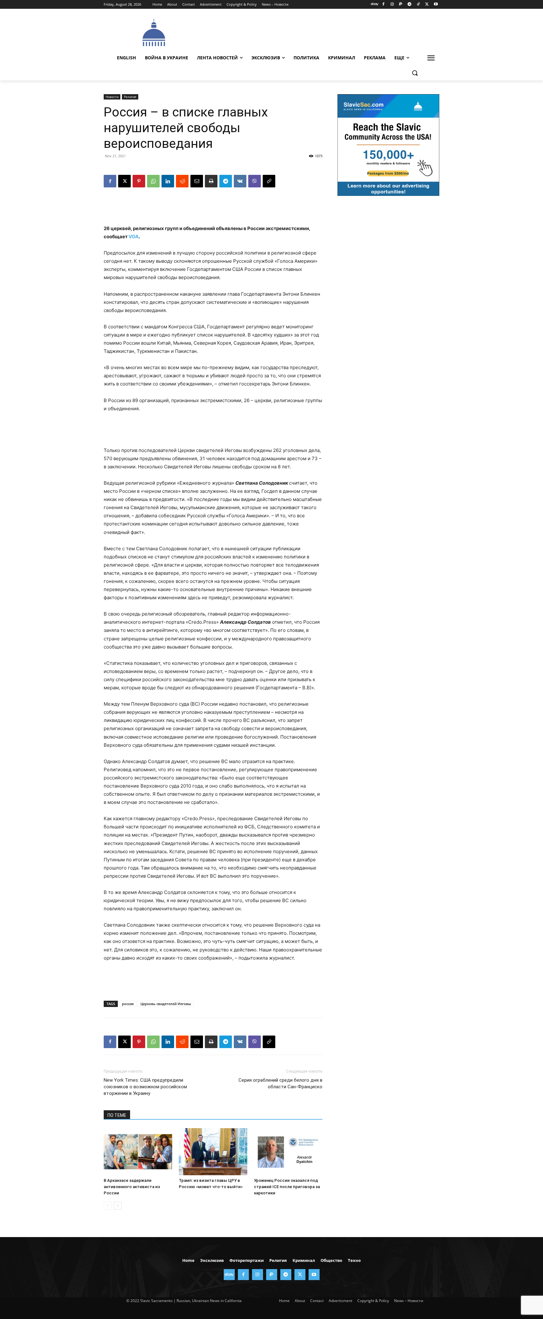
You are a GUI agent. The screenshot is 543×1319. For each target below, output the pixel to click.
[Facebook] (383, 4)
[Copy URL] (269, 181)
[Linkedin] (168, 181)
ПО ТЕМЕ (116, 1115)
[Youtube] (435, 4)
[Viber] (254, 181)
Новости (112, 96)
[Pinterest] (139, 181)
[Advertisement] (318, 32)
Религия (130, 96)
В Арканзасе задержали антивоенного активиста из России (132, 1186)
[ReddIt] (182, 181)
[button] (414, 72)
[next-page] (118, 1205)
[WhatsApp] (153, 181)
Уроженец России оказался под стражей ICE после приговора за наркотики (287, 1186)
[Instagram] (392, 4)
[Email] (196, 181)
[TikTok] (418, 4)
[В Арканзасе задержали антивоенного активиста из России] (138, 1151)
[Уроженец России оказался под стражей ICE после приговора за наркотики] (288, 1151)
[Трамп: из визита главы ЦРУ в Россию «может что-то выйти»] (213, 1151)
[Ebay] (374, 4)
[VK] (240, 181)
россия (128, 1003)
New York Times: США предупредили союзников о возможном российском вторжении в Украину (145, 1086)
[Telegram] (409, 4)
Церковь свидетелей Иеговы (165, 1003)
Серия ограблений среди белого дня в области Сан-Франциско (280, 1083)
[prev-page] (108, 1205)
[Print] (211, 181)
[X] (427, 4)
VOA (134, 237)
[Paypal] (400, 4)
